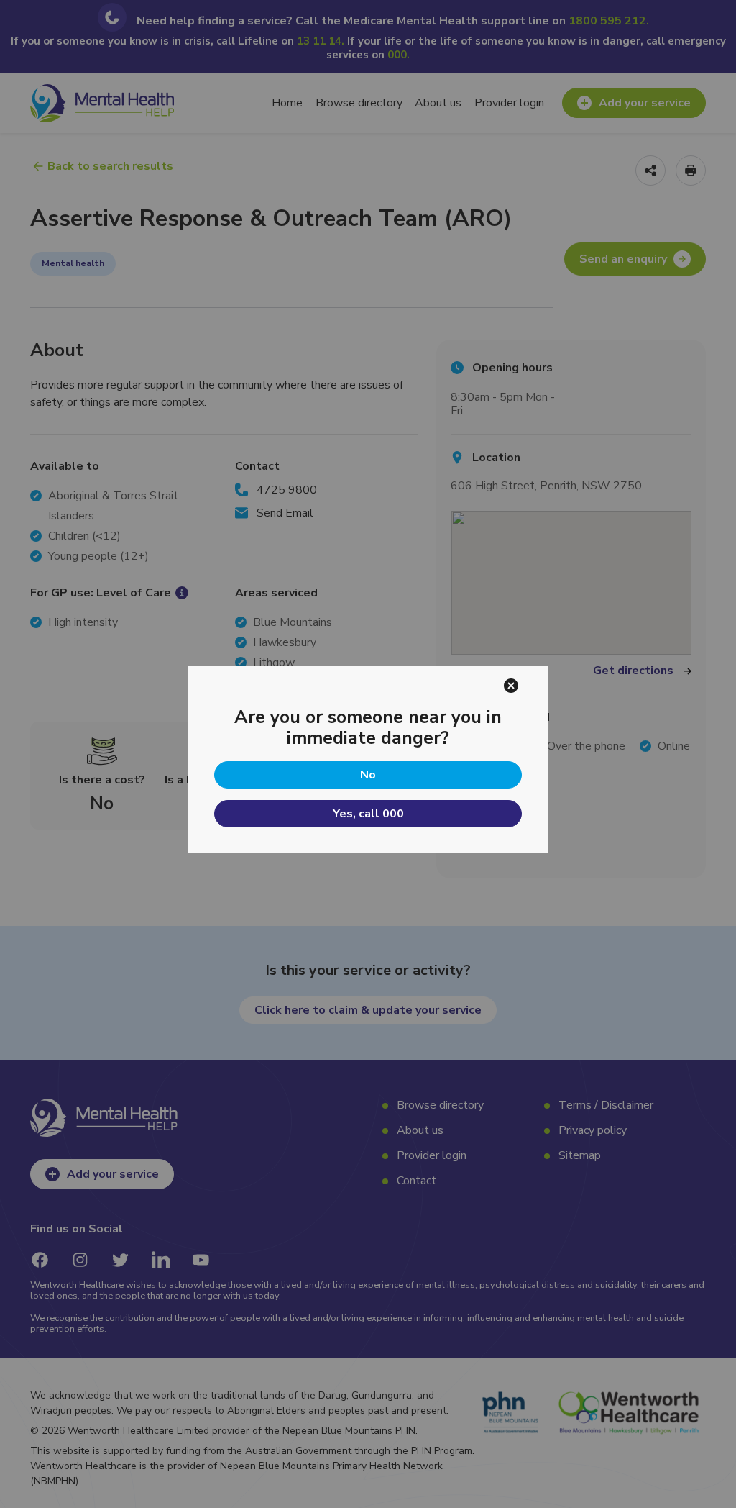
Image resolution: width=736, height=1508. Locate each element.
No (368, 775)
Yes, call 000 (368, 814)
